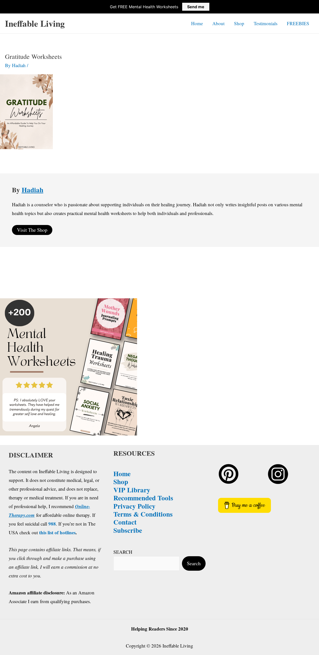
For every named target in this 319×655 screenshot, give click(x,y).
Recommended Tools (143, 498)
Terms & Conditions (143, 514)
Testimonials (265, 23)
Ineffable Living (35, 23)
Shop (239, 23)
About (218, 23)
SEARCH (122, 552)
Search (194, 563)
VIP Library (131, 490)
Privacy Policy (134, 506)
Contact (125, 522)
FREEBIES (298, 23)
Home (197, 23)
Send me (195, 6)
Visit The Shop (32, 229)
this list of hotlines (57, 532)
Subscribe (127, 530)
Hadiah (32, 190)
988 (52, 523)
